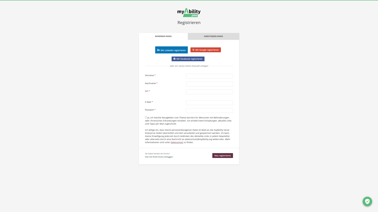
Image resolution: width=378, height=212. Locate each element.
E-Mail (149, 102)
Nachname (151, 83)
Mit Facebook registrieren (189, 58)
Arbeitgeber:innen (213, 36)
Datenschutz (177, 142)
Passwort (150, 109)
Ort (147, 91)
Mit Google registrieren (207, 49)
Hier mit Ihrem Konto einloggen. (159, 157)
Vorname (150, 75)
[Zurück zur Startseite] (189, 12)
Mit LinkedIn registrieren (173, 50)
